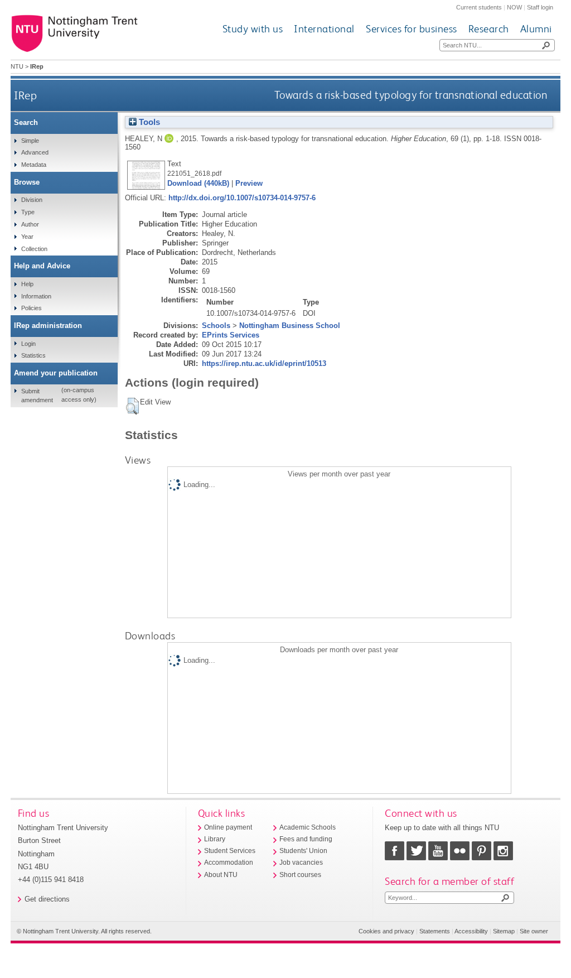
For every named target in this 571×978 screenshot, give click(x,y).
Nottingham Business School (289, 325)
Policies (31, 308)
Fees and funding (305, 839)
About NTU (221, 874)
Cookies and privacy (386, 931)
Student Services (229, 850)
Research (488, 28)
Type (28, 212)
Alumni (536, 28)
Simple (30, 140)
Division (31, 199)
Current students (479, 7)
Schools (216, 325)
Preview (249, 183)
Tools (148, 122)
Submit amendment (37, 395)
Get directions (47, 899)
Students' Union (303, 850)
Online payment (228, 827)
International (324, 28)
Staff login (540, 7)
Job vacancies (301, 862)
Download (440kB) (198, 183)
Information (36, 296)
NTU (17, 66)
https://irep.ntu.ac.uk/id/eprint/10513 (264, 363)
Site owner (534, 931)
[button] (132, 406)
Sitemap (504, 931)
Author (30, 224)
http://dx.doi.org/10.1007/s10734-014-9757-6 (242, 198)
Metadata (33, 164)
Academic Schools (307, 827)
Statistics (33, 355)
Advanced (35, 152)
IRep (25, 95)
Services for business (411, 28)
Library (214, 839)
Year (27, 236)
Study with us (252, 28)
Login (28, 343)
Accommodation (228, 862)
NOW (514, 7)
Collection (34, 248)
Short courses (300, 874)
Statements (434, 931)
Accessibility (471, 931)
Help (27, 284)
